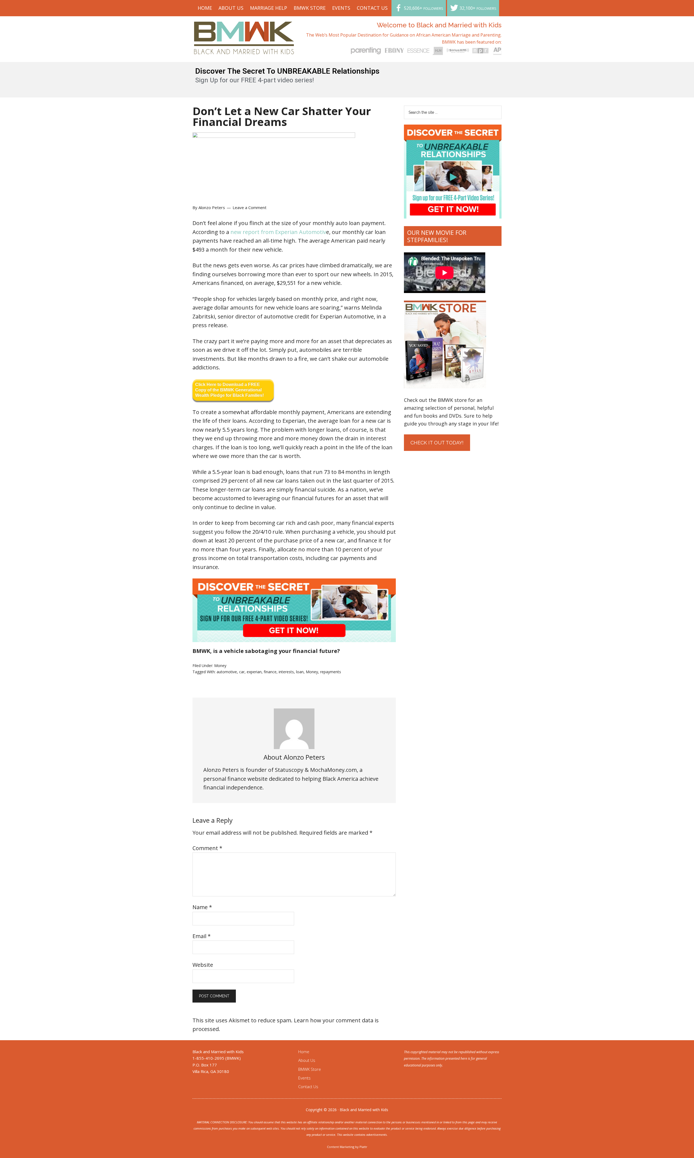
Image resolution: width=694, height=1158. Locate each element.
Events (304, 1078)
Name (202, 907)
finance (270, 671)
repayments (330, 671)
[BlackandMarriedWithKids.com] (244, 49)
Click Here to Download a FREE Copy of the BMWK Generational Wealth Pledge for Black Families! (229, 390)
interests (286, 671)
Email (201, 936)
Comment (207, 848)
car (242, 671)
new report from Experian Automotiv (278, 232)
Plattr (363, 1147)
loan (300, 671)
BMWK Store (309, 1069)
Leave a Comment (249, 207)
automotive (227, 671)
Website (202, 964)
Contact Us (308, 1086)
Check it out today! (437, 442)
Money (220, 665)
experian (254, 671)
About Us (306, 1060)
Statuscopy (289, 769)
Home (303, 1051)
